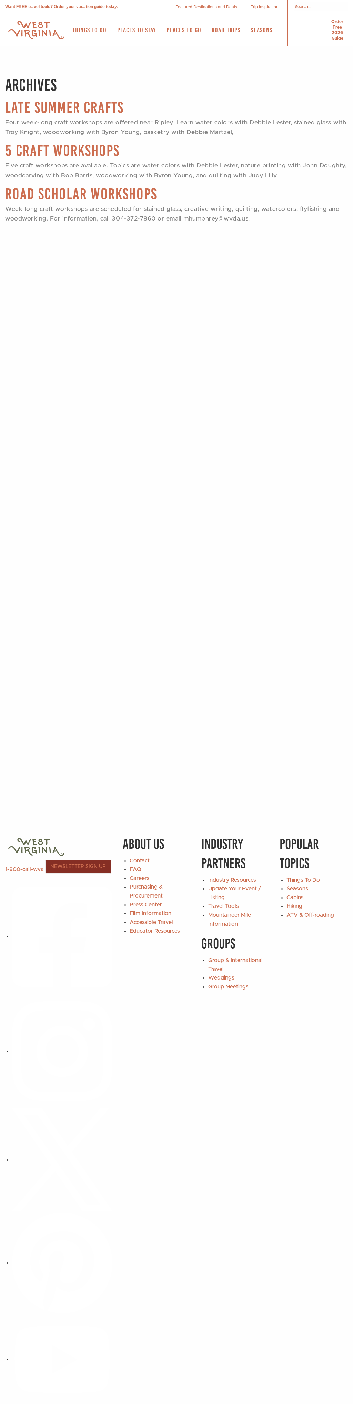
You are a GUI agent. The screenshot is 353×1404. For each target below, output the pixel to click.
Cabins (295, 897)
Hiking (294, 906)
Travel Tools (223, 906)
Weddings (221, 978)
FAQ (135, 869)
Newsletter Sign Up (78, 866)
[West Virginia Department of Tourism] (36, 30)
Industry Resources (232, 880)
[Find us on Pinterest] (62, 1262)
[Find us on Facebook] (62, 936)
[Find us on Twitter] (62, 1159)
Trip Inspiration (265, 6)
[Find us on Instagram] (62, 1051)
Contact (140, 860)
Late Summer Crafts (64, 107)
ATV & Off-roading (310, 915)
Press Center (146, 905)
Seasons (297, 888)
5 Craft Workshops (62, 150)
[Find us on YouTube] (62, 1359)
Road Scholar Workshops (81, 193)
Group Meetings (228, 987)
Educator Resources (155, 931)
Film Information (150, 913)
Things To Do (303, 880)
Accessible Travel (151, 922)
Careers (140, 878)
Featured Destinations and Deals (206, 6)
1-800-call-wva (24, 869)
